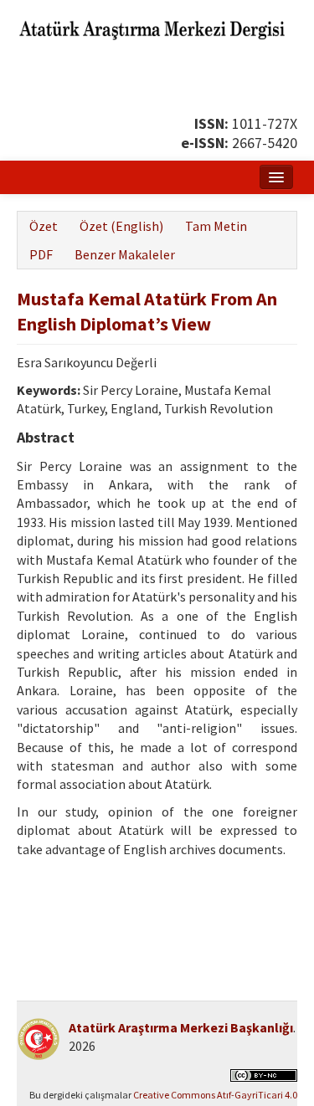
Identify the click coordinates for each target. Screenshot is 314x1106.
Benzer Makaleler (125, 254)
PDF (41, 254)
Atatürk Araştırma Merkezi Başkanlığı (181, 1027)
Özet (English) (121, 226)
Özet (43, 226)
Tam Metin (216, 226)
